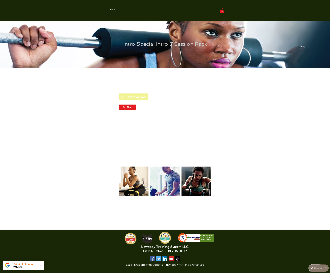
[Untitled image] (133, 181)
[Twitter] (158, 258)
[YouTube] (171, 258)
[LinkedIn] (164, 258)
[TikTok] (177, 258)
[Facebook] (152, 258)
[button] (222, 10)
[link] (127, 107)
